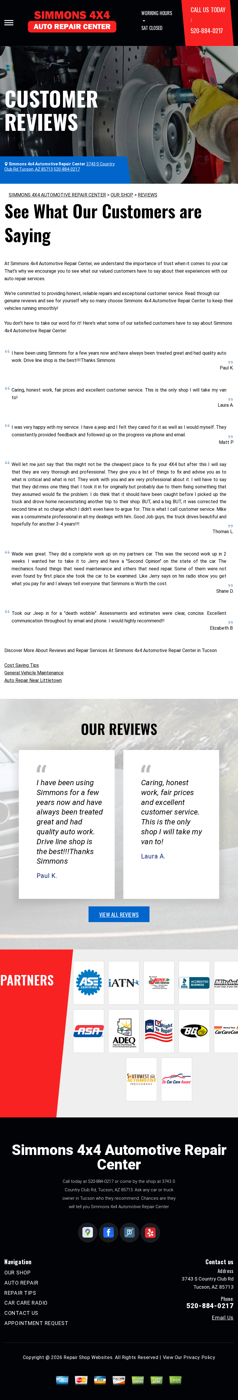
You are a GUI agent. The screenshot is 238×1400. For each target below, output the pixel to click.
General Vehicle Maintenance (34, 673)
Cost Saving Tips (21, 665)
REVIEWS (147, 195)
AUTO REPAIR (21, 1283)
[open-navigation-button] (8, 22)
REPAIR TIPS (20, 1293)
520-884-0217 (207, 30)
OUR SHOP (122, 195)
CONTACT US (21, 1313)
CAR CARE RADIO (26, 1303)
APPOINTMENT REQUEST (36, 1323)
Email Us (223, 1317)
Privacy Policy (199, 1357)
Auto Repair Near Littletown (33, 680)
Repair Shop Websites (88, 1357)
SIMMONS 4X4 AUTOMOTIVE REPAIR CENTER (57, 195)
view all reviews (119, 914)
